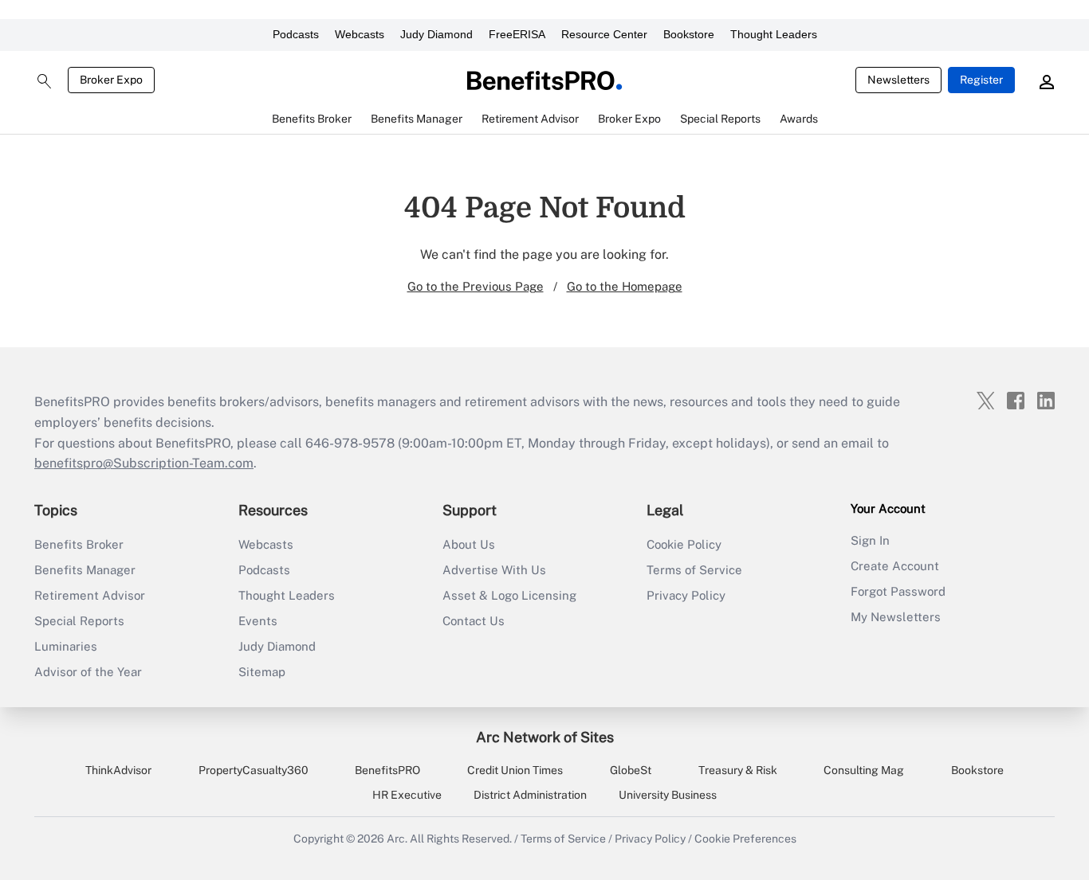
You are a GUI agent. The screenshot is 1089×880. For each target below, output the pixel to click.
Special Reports (79, 621)
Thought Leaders (773, 34)
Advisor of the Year (88, 672)
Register (981, 79)
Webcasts (359, 34)
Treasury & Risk (737, 770)
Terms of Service (694, 570)
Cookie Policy (684, 544)
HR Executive (407, 794)
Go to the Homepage (624, 286)
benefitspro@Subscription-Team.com (144, 463)
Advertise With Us (494, 570)
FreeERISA (517, 34)
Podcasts (296, 34)
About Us (468, 544)
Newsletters (898, 79)
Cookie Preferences (745, 838)
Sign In (870, 540)
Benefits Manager (85, 570)
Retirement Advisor (89, 595)
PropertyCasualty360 (254, 770)
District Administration (530, 794)
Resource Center (604, 34)
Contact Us (473, 621)
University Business (668, 794)
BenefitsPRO (387, 770)
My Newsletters (896, 617)
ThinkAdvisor (118, 770)
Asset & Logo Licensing (509, 595)
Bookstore (688, 34)
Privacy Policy (686, 595)
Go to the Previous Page (475, 286)
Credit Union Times (515, 770)
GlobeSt (630, 770)
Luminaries (65, 646)
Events (257, 621)
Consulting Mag (864, 770)
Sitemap (261, 672)
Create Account (895, 566)
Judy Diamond (436, 34)
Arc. (397, 838)
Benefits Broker (79, 544)
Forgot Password (898, 591)
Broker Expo (111, 79)
